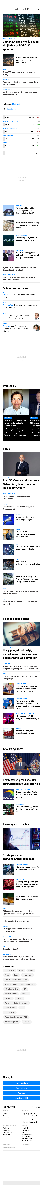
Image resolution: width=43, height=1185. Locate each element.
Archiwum (6, 1134)
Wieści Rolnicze (27, 1138)
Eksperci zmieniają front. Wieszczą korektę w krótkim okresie (27, 794)
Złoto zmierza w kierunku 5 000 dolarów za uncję (27, 897)
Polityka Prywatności (28, 1114)
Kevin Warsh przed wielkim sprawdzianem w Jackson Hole (21, 781)
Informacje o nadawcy (29, 1120)
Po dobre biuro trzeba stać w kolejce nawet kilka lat (28, 547)
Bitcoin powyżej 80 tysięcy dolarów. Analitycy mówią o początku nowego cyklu (27, 884)
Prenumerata (7, 1132)
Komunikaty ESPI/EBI (21, 1098)
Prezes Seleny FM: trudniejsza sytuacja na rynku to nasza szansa (25, 534)
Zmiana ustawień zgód (29, 1116)
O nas (5, 1114)
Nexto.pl (24, 1132)
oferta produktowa (9, 1147)
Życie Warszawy (27, 1140)
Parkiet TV (9, 386)
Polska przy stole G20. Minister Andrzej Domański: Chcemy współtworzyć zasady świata (28, 705)
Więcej (38, 114)
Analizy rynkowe (13, 749)
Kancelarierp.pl (26, 1136)
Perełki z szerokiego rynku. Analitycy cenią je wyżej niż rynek (27, 809)
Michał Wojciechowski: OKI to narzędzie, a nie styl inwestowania (15, 423)
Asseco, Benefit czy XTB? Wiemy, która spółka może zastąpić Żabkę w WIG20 (27, 579)
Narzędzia (9, 1077)
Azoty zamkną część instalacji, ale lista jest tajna (28, 562)
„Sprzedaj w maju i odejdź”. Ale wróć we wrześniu (27, 868)
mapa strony (7, 1144)
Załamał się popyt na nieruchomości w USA (25, 731)
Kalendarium (26, 1144)
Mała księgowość (27, 1134)
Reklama (6, 1128)
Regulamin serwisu (28, 1118)
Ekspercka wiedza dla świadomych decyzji (25, 518)
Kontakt (5, 1116)
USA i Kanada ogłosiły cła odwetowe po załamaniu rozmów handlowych (26, 688)
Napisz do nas (7, 1118)
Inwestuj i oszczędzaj (16, 824)
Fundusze (21, 1093)
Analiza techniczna (21, 1083)
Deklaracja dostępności (29, 1122)
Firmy (6, 449)
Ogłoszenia (6, 1130)
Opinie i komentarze (15, 288)
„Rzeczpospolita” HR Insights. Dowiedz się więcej (27, 717)
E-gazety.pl (25, 1130)
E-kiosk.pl (25, 1128)
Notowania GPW (21, 1088)
